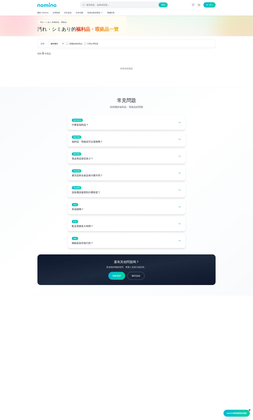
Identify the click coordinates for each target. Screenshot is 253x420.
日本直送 (68, 12)
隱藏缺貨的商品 (75, 43)
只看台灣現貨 (92, 43)
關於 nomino (42, 12)
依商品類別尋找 (93, 12)
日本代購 (79, 12)
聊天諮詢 (136, 275)
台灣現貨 (56, 12)
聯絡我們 (117, 275)
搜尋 (163, 5)
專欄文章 (111, 12)
